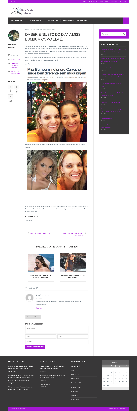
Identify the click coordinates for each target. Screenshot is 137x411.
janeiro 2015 (75, 378)
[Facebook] (17, 2)
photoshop (14, 67)
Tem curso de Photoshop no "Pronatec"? (73, 234)
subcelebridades (15, 73)
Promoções (53, 20)
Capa (84, 1)
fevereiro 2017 (75, 366)
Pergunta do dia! (106, 118)
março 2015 (75, 374)
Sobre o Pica (104, 1)
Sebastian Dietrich (14, 375)
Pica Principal (93, 1)
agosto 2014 (75, 399)
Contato (123, 1)
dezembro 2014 (76, 383)
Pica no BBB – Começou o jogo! (111, 102)
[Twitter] (11, 2)
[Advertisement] (41, 200)
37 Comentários (15, 59)
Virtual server (12, 387)
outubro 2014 (75, 391)
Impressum (114, 1)
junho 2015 (74, 370)
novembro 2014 (76, 387)
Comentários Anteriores (33, 317)
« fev (108, 388)
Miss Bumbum (15, 71)
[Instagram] (14, 2)
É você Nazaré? (106, 68)
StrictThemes (122, 408)
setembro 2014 (76, 395)
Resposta (39, 308)
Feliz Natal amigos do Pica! (40, 233)
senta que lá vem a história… (75, 20)
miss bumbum (14, 65)
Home (27, 29)
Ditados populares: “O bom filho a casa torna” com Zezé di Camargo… (20, 368)
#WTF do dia (14, 63)
